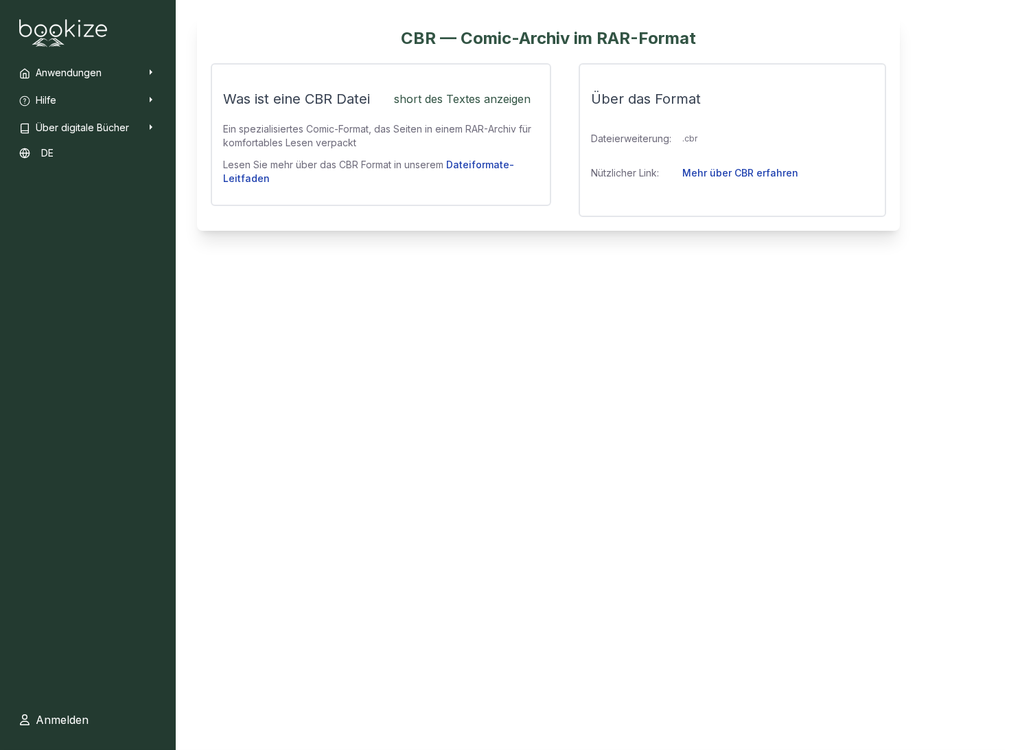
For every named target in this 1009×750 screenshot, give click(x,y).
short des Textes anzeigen (462, 99)
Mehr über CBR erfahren (740, 173)
